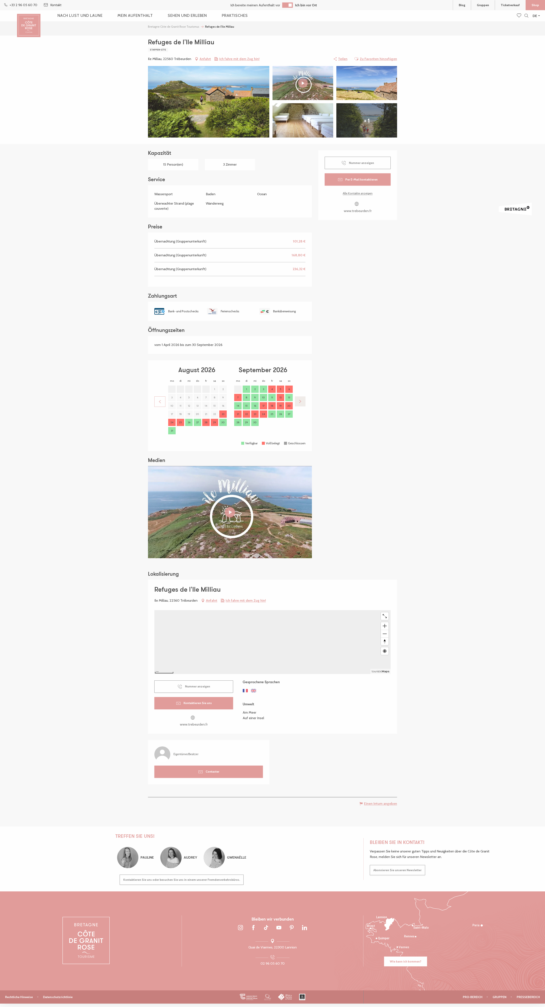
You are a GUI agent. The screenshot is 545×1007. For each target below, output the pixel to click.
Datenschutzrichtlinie (58, 997)
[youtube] (230, 512)
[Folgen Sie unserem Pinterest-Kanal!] (291, 928)
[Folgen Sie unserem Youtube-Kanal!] (278, 928)
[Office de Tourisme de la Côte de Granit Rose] (28, 22)
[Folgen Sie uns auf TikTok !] (266, 928)
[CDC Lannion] (248, 997)
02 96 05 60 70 (273, 963)
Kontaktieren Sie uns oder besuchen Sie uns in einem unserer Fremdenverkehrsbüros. (181, 880)
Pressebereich (528, 997)
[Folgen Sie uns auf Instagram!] (240, 928)
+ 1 (367, 120)
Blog (462, 5)
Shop (535, 5)
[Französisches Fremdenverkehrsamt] (285, 997)
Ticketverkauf (510, 5)
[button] (526, 16)
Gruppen (483, 5)
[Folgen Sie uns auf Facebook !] (253, 928)
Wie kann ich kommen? (405, 961)
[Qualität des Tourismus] (268, 997)
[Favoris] (519, 15)
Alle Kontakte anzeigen (358, 193)
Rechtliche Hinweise (19, 997)
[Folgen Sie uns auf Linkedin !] (304, 928)
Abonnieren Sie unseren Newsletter (397, 870)
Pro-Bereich (472, 997)
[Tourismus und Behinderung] (302, 997)
